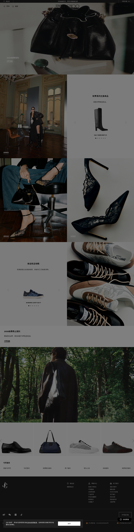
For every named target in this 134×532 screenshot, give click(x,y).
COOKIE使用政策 (32, 522)
